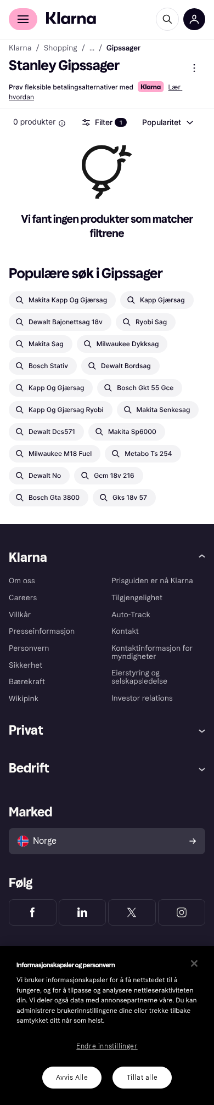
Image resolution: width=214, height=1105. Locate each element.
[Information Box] (62, 123)
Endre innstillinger (106, 1046)
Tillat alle (142, 1077)
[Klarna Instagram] (182, 912)
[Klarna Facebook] (33, 912)
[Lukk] (194, 963)
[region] (107, 1025)
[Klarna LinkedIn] (82, 912)
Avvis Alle (72, 1077)
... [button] (91, 48)
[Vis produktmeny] (194, 68)
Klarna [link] (20, 48)
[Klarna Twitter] (132, 912)
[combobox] (167, 122)
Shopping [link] (60, 48)
